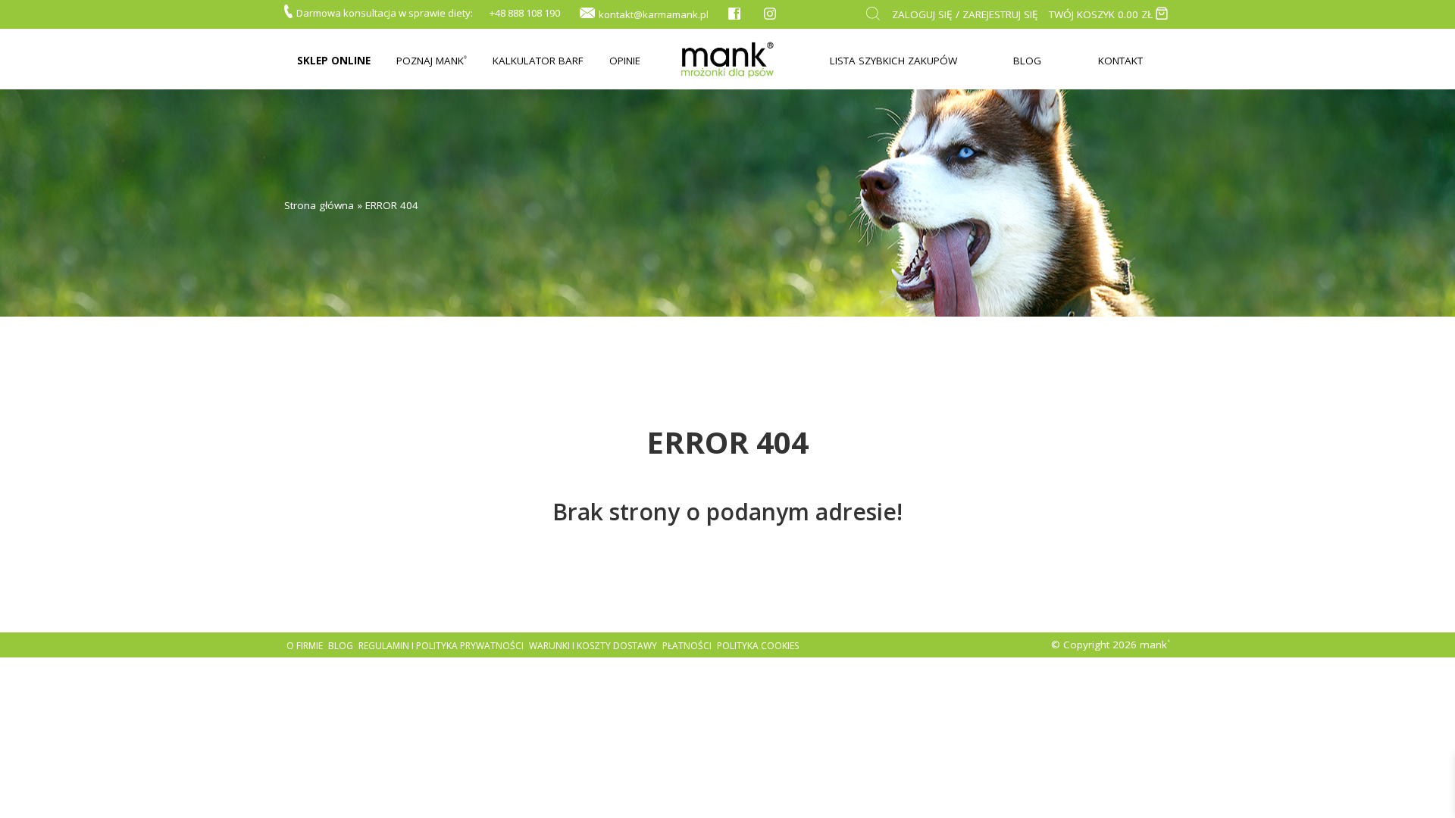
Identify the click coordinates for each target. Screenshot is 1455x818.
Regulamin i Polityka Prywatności (441, 645)
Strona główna (319, 205)
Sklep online (334, 60)
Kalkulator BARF (538, 60)
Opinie (624, 60)
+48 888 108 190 (525, 13)
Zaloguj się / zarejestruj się (965, 14)
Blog (1027, 60)
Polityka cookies (758, 645)
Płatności (687, 645)
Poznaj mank (431, 60)
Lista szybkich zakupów (893, 60)
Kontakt (1120, 60)
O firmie (304, 645)
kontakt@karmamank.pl (654, 14)
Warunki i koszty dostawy (593, 645)
